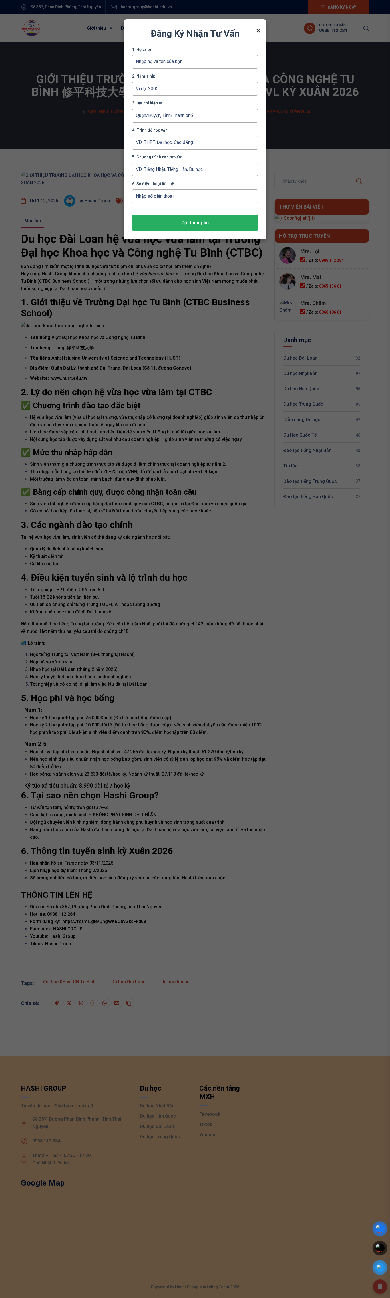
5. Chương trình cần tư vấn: (157, 157)
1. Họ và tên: (143, 49)
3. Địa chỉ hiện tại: (148, 103)
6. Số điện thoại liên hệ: (153, 183)
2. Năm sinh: (143, 76)
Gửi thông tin (195, 222)
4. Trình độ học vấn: (150, 130)
